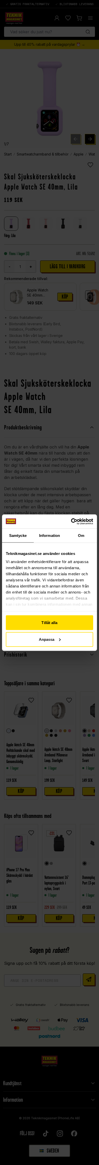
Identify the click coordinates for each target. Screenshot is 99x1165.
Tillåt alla (49, 622)
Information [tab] (49, 535)
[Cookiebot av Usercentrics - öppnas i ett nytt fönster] (71, 521)
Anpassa (47, 639)
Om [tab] (81, 535)
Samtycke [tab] (18, 535)
